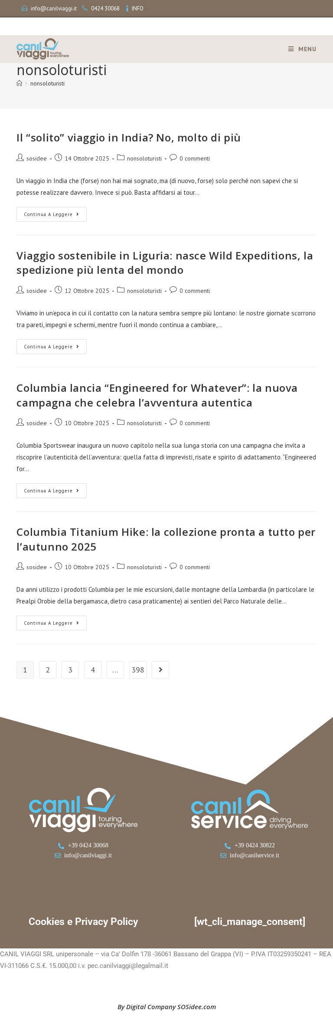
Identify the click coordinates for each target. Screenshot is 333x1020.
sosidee (36, 158)
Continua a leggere (55, 212)
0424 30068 (105, 8)
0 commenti (195, 158)
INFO (138, 8)
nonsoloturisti (47, 83)
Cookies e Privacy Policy (83, 922)
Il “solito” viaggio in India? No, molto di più (128, 137)
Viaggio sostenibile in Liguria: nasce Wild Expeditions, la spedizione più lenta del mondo (164, 262)
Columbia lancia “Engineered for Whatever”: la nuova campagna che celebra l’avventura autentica (157, 395)
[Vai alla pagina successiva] (160, 670)
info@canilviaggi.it (54, 8)
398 (137, 670)
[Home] (19, 83)
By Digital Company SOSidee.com (167, 1006)
